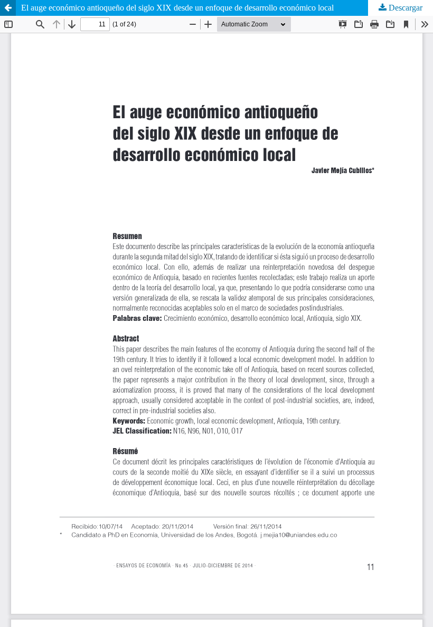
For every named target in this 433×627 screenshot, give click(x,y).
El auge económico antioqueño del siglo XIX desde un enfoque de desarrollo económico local (177, 7)
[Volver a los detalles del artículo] (8, 8)
